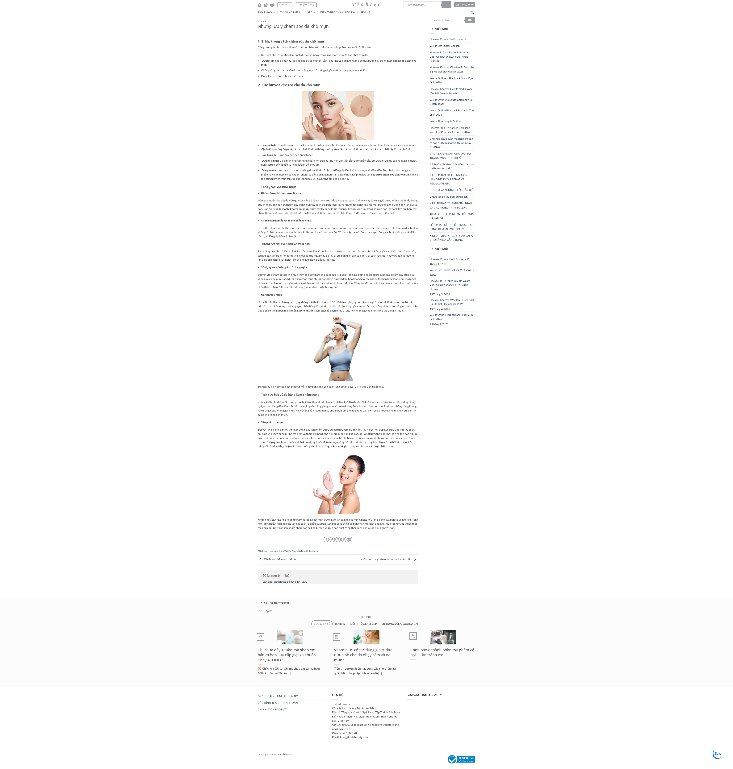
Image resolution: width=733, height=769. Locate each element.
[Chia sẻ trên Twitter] (332, 539)
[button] (464, 4)
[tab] (322, 623)
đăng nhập (280, 581)
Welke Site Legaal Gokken (445, 45)
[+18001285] (473, 12)
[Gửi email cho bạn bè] (338, 539)
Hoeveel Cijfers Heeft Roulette (448, 39)
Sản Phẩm (265, 12)
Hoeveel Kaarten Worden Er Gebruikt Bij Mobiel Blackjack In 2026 (452, 69)
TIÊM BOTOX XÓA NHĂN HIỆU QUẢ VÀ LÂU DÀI (452, 216)
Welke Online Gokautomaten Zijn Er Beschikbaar (451, 101)
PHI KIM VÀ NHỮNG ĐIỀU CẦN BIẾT (452, 190)
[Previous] (255, 689)
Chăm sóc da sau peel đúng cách (449, 196)
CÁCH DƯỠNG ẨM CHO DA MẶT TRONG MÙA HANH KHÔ (450, 155)
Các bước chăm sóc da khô (279, 559)
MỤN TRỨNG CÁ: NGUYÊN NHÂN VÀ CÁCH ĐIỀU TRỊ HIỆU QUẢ (451, 205)
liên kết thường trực (310, 551)
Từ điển (262, 21)
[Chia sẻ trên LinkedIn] (349, 539)
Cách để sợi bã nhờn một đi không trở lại (418, 652)
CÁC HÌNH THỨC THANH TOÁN (278, 702)
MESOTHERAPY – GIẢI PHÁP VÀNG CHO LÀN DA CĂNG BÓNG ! (451, 237)
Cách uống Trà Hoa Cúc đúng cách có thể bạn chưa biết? (452, 166)
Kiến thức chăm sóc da (337, 12)
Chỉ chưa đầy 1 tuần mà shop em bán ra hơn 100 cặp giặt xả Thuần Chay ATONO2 (451, 143)
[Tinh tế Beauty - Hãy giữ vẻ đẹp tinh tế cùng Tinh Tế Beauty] (366, 4)
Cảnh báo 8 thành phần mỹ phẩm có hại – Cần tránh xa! (268, 652)
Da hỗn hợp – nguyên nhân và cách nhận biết (385, 559)
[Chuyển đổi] (261, 603)
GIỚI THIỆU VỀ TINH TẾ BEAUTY (278, 696)
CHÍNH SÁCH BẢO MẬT (272, 709)
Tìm (446, 4)
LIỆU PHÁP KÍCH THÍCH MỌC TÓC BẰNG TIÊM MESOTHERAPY (451, 227)
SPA (309, 12)
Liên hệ (365, 12)
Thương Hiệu (290, 12)
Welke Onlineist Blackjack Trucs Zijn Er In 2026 (451, 80)
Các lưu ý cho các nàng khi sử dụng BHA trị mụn (343, 652)
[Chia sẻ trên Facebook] (326, 539)
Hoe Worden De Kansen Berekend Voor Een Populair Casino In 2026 (450, 130)
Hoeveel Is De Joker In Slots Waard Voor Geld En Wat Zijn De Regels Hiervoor (450, 56)
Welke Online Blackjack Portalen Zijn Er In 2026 (452, 112)
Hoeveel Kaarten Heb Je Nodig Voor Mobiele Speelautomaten (451, 91)
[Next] (264, 689)
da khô (285, 227)
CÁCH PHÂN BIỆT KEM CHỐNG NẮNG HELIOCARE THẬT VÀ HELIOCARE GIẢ (449, 179)
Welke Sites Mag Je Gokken (446, 121)
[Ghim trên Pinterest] (343, 539)
